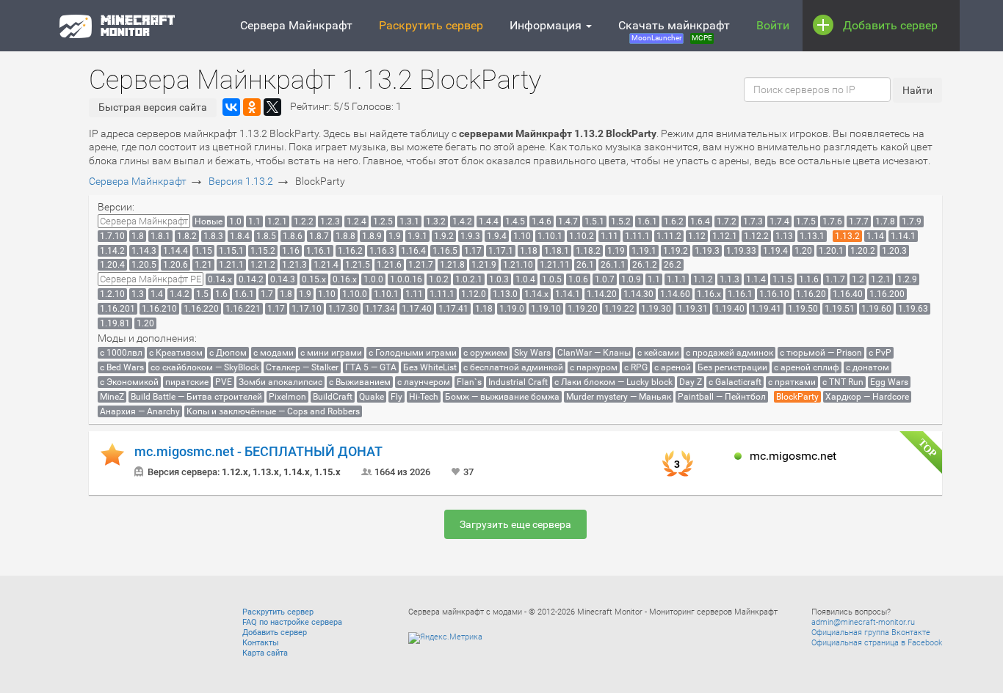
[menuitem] (144, 221)
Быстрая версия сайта (152, 107)
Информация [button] (547, 25)
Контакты (260, 643)
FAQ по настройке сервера (292, 622)
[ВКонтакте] (231, 107)
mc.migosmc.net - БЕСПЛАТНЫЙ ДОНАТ (258, 451)
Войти (772, 25)
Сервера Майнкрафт (296, 25)
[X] (272, 107)
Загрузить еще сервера (515, 524)
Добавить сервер (890, 25)
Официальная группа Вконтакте (870, 632)
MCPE (702, 38)
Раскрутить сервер (431, 25)
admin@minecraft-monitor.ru (863, 622)
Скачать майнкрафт (674, 30)
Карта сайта (265, 653)
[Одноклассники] (252, 107)
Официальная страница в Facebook (876, 643)
